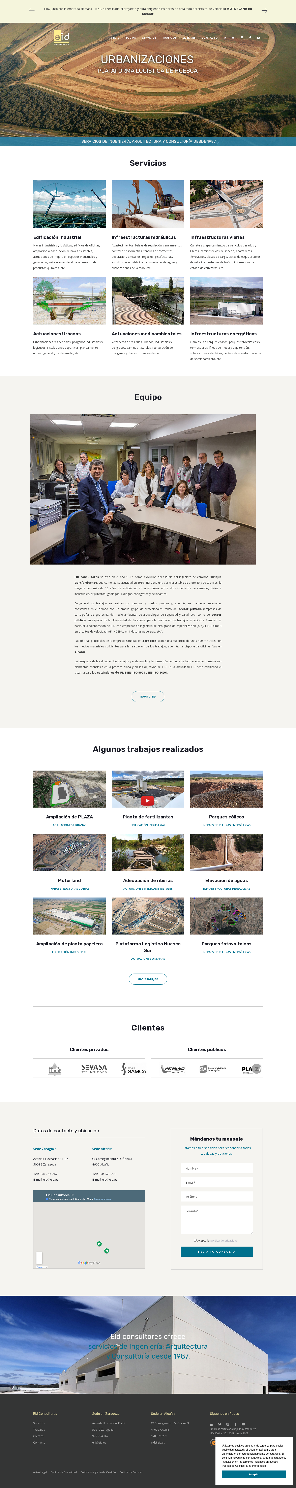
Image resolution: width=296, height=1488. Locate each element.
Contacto (39, 1442)
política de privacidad (224, 1240)
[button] (267, 1465)
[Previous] (32, 10)
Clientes (38, 1436)
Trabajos (39, 1429)
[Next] (264, 10)
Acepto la (217, 1240)
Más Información (256, 1465)
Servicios (39, 1423)
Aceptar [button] (254, 1474)
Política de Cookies (233, 1465)
